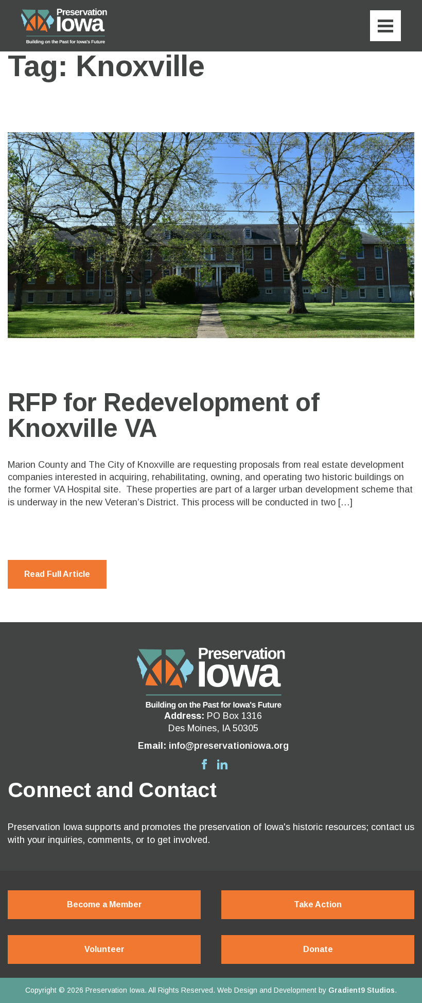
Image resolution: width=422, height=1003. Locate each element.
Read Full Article (57, 574)
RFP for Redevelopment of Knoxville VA (163, 415)
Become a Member (104, 904)
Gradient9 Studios (361, 990)
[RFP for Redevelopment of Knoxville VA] (211, 235)
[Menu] (385, 25)
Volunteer (104, 949)
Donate (318, 949)
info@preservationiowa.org (229, 746)
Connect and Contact (112, 790)
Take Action (318, 904)
